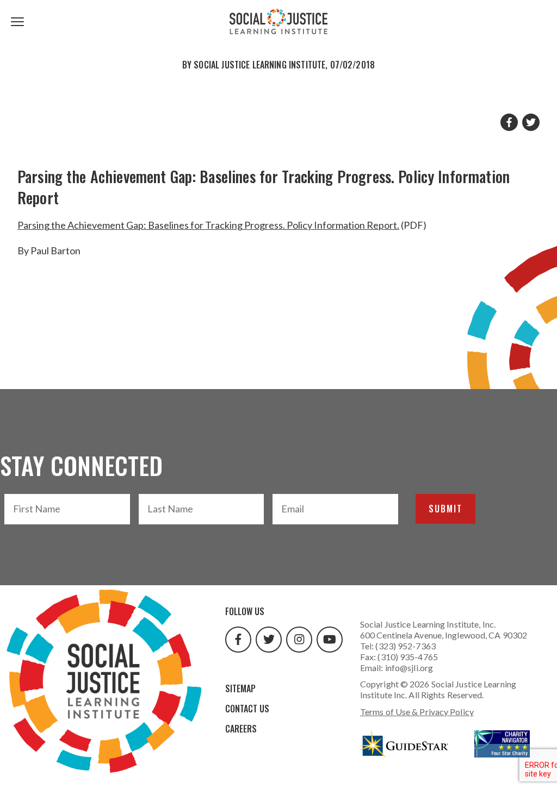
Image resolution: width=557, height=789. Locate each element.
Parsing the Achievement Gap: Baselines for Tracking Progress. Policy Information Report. (208, 225)
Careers (241, 728)
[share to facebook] (509, 122)
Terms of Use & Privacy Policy (417, 711)
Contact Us (247, 708)
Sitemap (240, 688)
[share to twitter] (531, 122)
